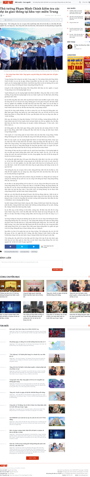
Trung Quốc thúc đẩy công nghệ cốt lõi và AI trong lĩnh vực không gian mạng (26, 380)
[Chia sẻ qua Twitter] (22, 247)
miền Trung (34, 251)
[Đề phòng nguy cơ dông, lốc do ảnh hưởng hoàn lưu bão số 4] (57, 345)
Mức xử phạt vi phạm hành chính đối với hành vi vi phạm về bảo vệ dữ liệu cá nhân (9, 316)
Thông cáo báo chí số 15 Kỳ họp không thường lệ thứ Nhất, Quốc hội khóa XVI (9, 295)
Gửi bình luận (57, 269)
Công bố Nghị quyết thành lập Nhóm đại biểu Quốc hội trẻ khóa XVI (33, 295)
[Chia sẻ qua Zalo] (33, 247)
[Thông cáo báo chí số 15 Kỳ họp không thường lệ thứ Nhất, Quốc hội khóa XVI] (10, 286)
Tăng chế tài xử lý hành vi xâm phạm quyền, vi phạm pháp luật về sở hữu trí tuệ (27, 368)
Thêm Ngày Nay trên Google (48, 246)
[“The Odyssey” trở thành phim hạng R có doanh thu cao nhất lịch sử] (57, 358)
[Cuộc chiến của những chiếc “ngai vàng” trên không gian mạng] (70, 47)
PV (3, 15)
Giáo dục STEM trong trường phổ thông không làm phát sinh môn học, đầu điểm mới (27, 444)
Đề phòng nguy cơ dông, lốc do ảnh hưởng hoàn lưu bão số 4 (27, 342)
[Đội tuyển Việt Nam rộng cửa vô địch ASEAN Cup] (57, 332)
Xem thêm (32, 458)
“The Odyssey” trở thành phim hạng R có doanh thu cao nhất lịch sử (27, 355)
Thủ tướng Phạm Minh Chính (11, 251)
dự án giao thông (25, 251)
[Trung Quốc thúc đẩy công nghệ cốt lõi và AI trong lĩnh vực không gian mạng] (57, 383)
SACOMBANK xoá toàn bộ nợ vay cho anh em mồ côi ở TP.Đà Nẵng (27, 418)
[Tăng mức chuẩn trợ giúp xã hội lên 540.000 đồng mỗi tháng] (56, 286)
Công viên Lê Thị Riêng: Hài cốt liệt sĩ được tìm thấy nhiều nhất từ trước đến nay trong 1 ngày (56, 316)
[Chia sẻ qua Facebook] (10, 247)
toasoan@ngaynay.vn (83, 475)
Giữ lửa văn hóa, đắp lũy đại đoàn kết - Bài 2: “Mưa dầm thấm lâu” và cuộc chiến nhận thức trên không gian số (75, 75)
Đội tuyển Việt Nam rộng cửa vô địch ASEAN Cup (24, 329)
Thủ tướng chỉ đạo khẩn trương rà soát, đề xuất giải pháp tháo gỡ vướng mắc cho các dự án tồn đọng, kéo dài (33, 317)
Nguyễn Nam (77, 50)
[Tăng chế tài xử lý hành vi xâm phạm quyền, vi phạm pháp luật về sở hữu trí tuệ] (57, 370)
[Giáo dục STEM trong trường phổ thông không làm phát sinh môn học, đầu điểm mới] (57, 447)
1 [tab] (85, 41)
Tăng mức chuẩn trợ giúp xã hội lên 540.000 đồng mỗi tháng (56, 294)
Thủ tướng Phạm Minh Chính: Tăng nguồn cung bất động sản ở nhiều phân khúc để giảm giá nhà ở (32, 75)
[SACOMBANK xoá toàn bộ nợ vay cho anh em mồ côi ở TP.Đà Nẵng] (57, 421)
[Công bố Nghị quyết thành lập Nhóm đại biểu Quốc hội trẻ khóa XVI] (33, 286)
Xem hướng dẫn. (54, 252)
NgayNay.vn (8, 2)
